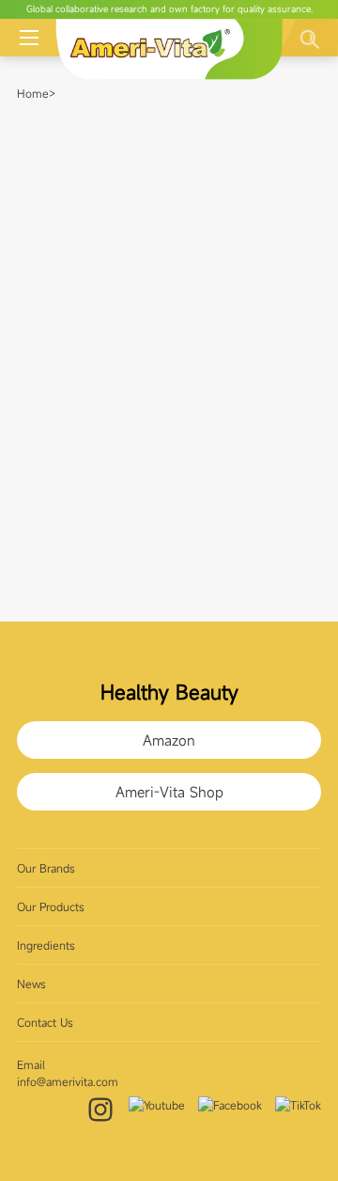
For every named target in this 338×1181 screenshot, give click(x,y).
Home (33, 93)
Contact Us (45, 1022)
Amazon (169, 740)
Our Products (50, 906)
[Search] (309, 39)
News (31, 983)
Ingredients (46, 945)
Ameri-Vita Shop (169, 791)
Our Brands (46, 867)
